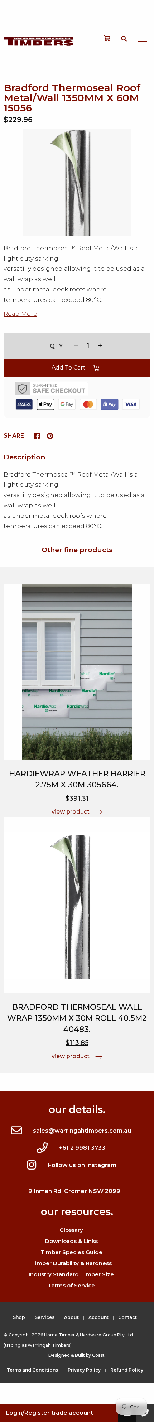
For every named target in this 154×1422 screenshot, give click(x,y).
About (71, 1317)
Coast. (99, 1355)
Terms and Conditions (32, 1370)
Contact (127, 1317)
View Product (71, 811)
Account (98, 1317)
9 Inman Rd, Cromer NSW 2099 (74, 1191)
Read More (20, 313)
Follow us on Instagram (82, 1165)
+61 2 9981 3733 (82, 1147)
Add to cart (69, 367)
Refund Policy (126, 1370)
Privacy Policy (84, 1370)
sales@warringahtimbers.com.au (82, 1130)
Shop (19, 1317)
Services (44, 1317)
